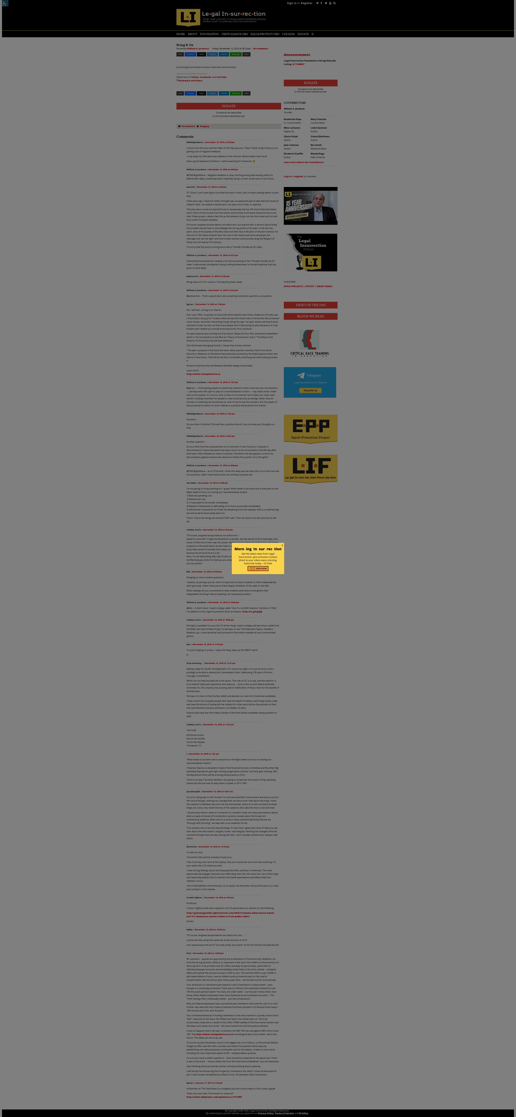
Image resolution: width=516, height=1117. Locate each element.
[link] (258, 545)
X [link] (282, 545)
